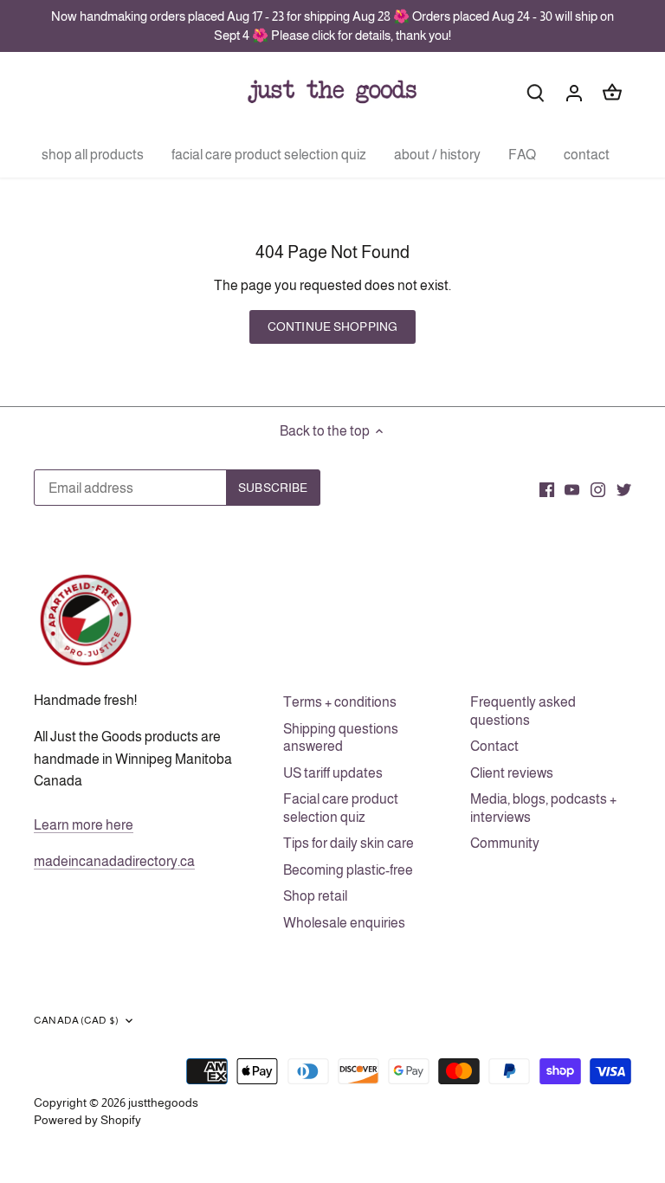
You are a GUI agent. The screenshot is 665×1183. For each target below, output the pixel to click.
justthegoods (163, 1102)
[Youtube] (572, 489)
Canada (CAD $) (76, 1020)
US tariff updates (333, 773)
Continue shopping (332, 326)
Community (504, 843)
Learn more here (83, 825)
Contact (494, 746)
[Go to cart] (612, 92)
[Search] (536, 92)
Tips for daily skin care (348, 843)
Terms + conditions (340, 702)
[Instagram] (598, 489)
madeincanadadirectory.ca (114, 861)
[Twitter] (624, 489)
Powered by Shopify (87, 1120)
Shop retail (315, 896)
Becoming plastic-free (348, 870)
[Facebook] (546, 489)
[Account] (574, 92)
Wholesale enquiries (344, 922)
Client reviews (511, 773)
